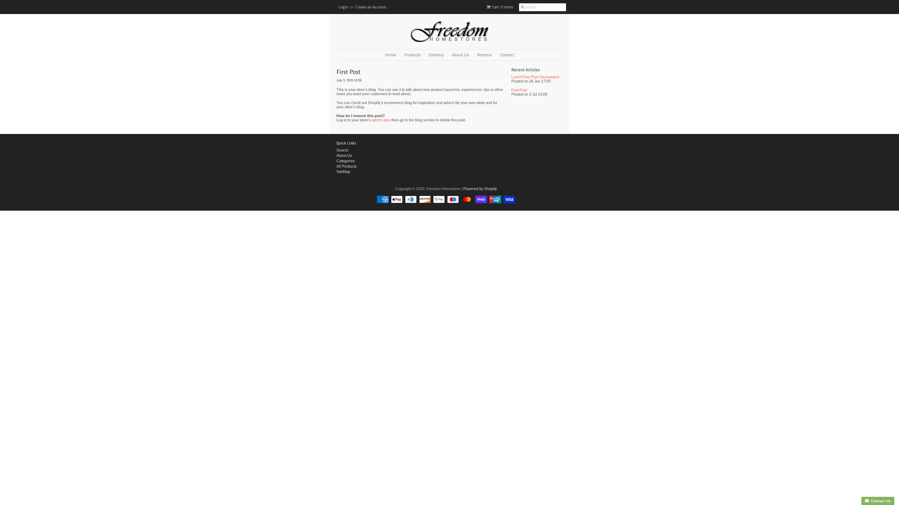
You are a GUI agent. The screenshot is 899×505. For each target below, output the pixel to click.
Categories (345, 161)
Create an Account (370, 7)
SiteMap (343, 172)
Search (342, 150)
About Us (460, 55)
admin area (381, 120)
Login (343, 7)
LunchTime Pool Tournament (535, 77)
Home (390, 55)
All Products (346, 166)
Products (412, 55)
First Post (519, 90)
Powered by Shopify (480, 189)
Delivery (436, 55)
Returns (484, 55)
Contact (507, 55)
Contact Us (880, 501)
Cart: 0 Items (502, 7)
